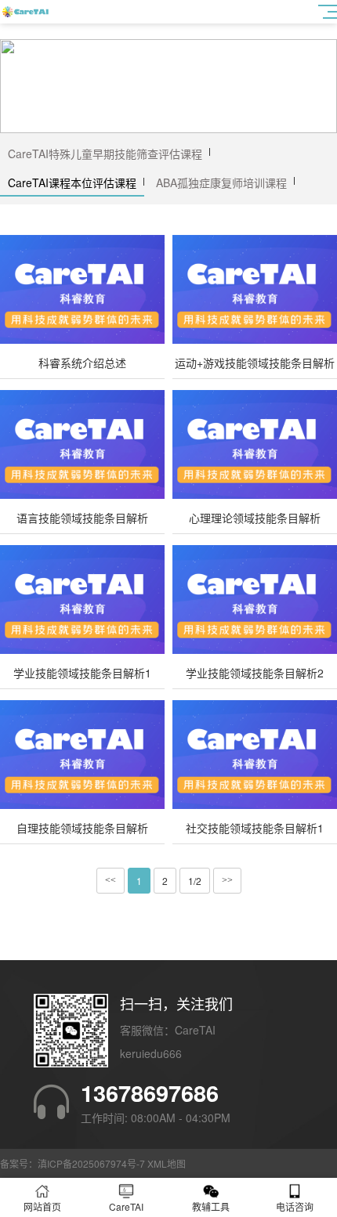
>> (227, 880)
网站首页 (42, 1206)
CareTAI (126, 1206)
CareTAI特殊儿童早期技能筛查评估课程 (105, 153)
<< (110, 880)
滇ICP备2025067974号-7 (91, 1163)
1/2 (194, 880)
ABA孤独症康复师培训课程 (221, 182)
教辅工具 (211, 1206)
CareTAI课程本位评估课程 (72, 182)
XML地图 (166, 1163)
